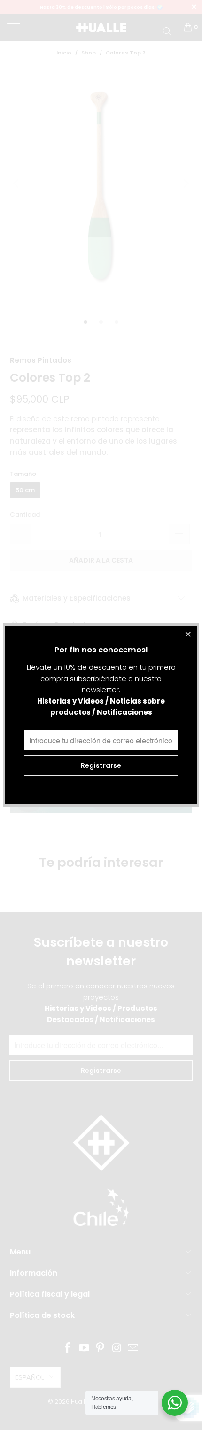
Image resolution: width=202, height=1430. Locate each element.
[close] (188, 634)
